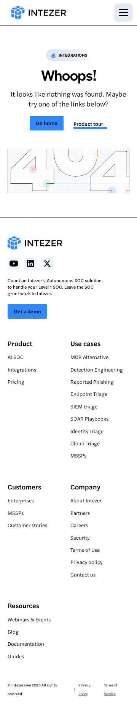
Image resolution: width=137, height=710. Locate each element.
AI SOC (16, 357)
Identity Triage (87, 431)
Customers (24, 486)
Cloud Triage (85, 443)
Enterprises (21, 500)
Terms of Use (85, 549)
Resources (23, 605)
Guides (16, 656)
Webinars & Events (29, 619)
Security (79, 537)
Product (20, 343)
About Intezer (86, 500)
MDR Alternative (89, 357)
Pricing (16, 381)
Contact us (83, 574)
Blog (13, 631)
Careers (79, 525)
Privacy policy (86, 561)
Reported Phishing (92, 381)
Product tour (88, 123)
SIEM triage (83, 406)
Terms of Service (110, 689)
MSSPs (78, 455)
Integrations (22, 369)
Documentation (26, 643)
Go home (46, 123)
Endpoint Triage (88, 393)
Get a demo (27, 311)
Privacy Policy (84, 689)
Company (85, 486)
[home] (37, 12)
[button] (121, 12)
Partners (80, 512)
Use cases (85, 343)
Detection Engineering (96, 369)
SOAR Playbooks (89, 418)
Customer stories (27, 525)
